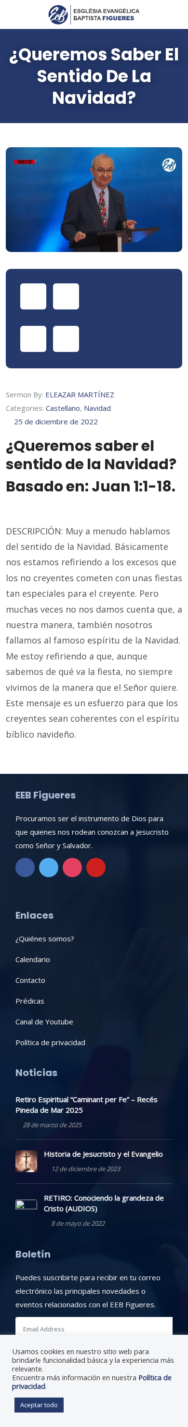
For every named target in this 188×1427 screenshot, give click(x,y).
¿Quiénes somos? (44, 938)
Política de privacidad (50, 1042)
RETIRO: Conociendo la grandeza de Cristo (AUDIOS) (104, 1203)
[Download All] (66, 339)
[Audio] (66, 296)
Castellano (63, 408)
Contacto (30, 980)
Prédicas (29, 1001)
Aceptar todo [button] (39, 1404)
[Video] (33, 296)
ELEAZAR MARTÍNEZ (79, 394)
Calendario (32, 959)
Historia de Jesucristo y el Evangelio (103, 1154)
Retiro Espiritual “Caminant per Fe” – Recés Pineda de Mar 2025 (86, 1104)
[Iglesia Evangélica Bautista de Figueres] (94, 14)
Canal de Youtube (44, 1021)
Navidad (97, 408)
